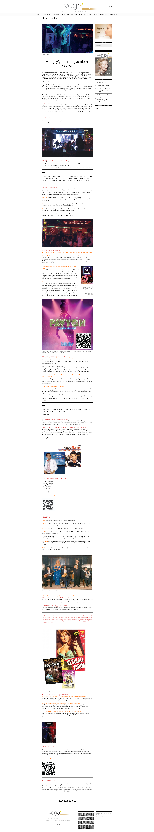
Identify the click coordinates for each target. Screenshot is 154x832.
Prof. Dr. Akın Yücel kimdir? (101, 816)
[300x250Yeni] (103, 31)
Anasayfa (39, 14)
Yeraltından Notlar (70, 57)
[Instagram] (110, 6)
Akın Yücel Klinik (53, 819)
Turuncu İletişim (53, 820)
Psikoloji (80, 14)
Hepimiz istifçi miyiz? (102, 82)
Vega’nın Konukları (87, 14)
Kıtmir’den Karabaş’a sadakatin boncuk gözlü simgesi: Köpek (103, 99)
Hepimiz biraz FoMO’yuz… (103, 85)
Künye (97, 819)
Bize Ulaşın (98, 821)
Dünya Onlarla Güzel (113, 14)
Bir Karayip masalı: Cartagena (104, 95)
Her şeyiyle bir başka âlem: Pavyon (67, 63)
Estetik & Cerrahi (65, 14)
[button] (110, 45)
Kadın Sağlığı (74, 14)
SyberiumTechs (66, 820)
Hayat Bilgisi (56, 14)
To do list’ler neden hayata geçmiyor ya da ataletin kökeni (103, 90)
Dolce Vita (95, 14)
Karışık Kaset (103, 14)
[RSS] (111, 6)
